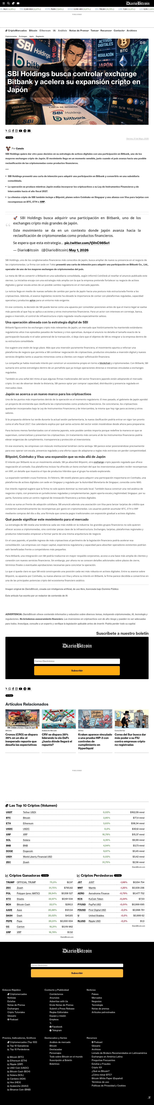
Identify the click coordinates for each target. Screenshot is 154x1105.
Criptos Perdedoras (96, 875)
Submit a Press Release (62, 1008)
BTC (8, 817)
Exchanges (23, 36)
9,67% (51, 9)
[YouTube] (21, 131)
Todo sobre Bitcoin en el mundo (66, 1056)
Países (95, 994)
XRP (8, 834)
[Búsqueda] (9, 3)
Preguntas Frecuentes (103, 1060)
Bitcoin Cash (23, 904)
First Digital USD (97, 910)
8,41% (96, 9)
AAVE (9, 910)
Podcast (13, 1019)
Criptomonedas (11, 36)
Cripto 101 (97, 1067)
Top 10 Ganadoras (19, 1045)
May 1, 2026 (79, 250)
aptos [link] (32, 300)
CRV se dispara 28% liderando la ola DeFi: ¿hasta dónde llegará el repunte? (57, 740)
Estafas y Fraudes (101, 1063)
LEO (106, 9)
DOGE (35, 9)
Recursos (105, 30)
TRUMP (10, 882)
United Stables (96, 915)
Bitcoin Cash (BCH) (19, 1071)
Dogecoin (28, 851)
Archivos (132, 30)
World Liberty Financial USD (37, 856)
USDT (9, 812)
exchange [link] (99, 462)
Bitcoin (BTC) (16, 1057)
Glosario (11, 1015)
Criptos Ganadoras (24, 875)
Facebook (56, 1026)
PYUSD (82, 904)
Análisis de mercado (49, 731)
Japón (31, 36)
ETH (8, 823)
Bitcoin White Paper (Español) (107, 1078)
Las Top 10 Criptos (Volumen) (32, 805)
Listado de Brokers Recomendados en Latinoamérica (119, 1053)
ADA (126, 9)
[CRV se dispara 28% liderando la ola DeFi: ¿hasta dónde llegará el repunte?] (59, 719)
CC (7, 926)
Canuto (20, 148)
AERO (81, 893)
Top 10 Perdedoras (19, 1049)
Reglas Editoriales (59, 1012)
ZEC (62, 9)
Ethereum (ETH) (18, 1060)
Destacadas (56, 1049)
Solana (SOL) (16, 1075)
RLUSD (81, 921)
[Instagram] (17, 131)
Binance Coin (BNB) (20, 1089)
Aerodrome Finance (99, 893)
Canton (21, 926)
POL (8, 893)
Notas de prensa (100, 1008)
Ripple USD (95, 921)
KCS (80, 898)
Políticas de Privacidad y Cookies (109, 1085)
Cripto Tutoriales (16, 1012)
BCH (8, 904)
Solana (26, 840)
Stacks (20, 898)
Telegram (56, 1030)
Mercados (97, 997)
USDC (9, 828)
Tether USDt (29, 812)
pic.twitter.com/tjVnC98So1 (86, 243)
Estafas (11, 1001)
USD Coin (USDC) (19, 1067)
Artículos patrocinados (103, 1012)
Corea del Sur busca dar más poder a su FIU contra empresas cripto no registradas (130, 740)
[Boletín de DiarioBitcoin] (30, 131)
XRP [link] (42, 201)
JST (80, 882)
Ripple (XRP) (16, 1064)
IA (54, 30)
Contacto (119, 30)
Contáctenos (56, 994)
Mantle (92, 887)
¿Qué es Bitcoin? (100, 1071)
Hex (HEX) (15, 1082)
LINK (85, 9)
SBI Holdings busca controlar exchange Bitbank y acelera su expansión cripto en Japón (73, 81)
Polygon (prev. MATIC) (28, 893)
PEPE (9, 921)
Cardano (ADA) (17, 1078)
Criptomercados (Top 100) (23, 1042)
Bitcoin (33, 30)
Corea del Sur (120, 731)
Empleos (54, 1019)
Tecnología (97, 1005)
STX (8, 898)
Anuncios (54, 997)
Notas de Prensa (78, 30)
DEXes (80, 731)
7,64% (24, 9)
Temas (94, 30)
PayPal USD (95, 904)
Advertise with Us (59, 1001)
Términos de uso (100, 1082)
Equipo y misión (58, 1015)
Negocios (97, 1001)
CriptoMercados (17, 30)
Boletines (54, 1063)
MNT (80, 887)
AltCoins (8, 731)
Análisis (62, 30)
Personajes (55, 1053)
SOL (8, 840)
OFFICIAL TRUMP (26, 882)
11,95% (142, 9)
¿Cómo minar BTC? (102, 1074)
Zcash (26, 862)
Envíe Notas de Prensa (61, 1005)
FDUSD (82, 910)
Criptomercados (18, 994)
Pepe (19, 921)
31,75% (74, 9)
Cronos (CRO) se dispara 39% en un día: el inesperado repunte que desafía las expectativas (21, 740)
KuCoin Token (96, 898)
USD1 (9, 856)
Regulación (40, 36)
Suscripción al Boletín (61, 1060)
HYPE (12, 9)
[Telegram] (25, 131)
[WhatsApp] (10, 131)
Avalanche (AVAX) (18, 1085)
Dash (19, 915)
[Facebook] (13, 131)
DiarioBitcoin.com (138, 867)
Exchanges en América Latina (107, 1056)
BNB (8, 845)
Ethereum (45, 30)
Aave (19, 910)
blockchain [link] (105, 363)
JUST (91, 882)
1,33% (116, 9)
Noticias (11, 997)
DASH (9, 915)
